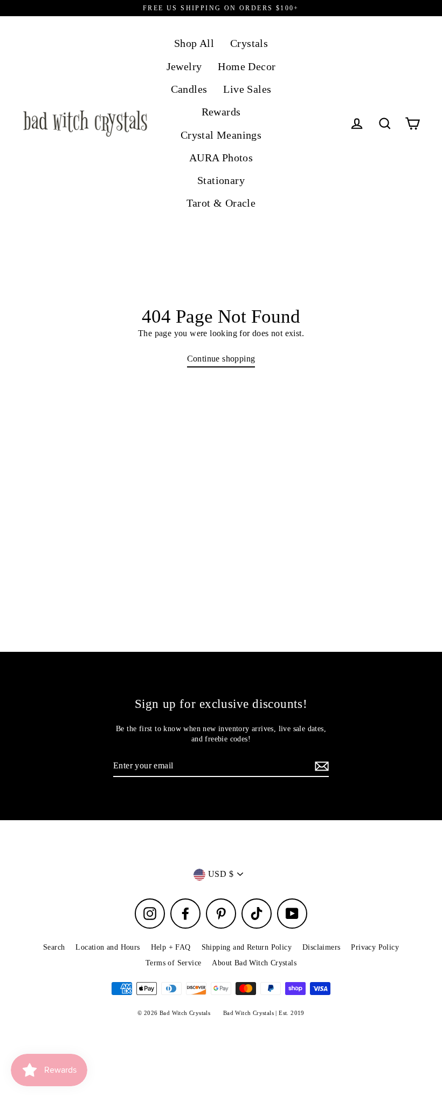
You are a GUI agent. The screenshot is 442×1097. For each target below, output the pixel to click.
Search (54, 947)
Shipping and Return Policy (247, 947)
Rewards (221, 112)
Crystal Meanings (221, 135)
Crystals (249, 43)
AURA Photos (221, 157)
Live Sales (247, 89)
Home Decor (246, 66)
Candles (189, 89)
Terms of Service (173, 963)
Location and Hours (107, 947)
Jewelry (184, 66)
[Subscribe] (320, 766)
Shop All (194, 43)
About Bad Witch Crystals (254, 963)
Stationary (221, 180)
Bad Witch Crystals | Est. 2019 (264, 1013)
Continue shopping (221, 358)
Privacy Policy (375, 947)
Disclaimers (321, 947)
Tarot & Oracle (221, 203)
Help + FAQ (171, 947)
